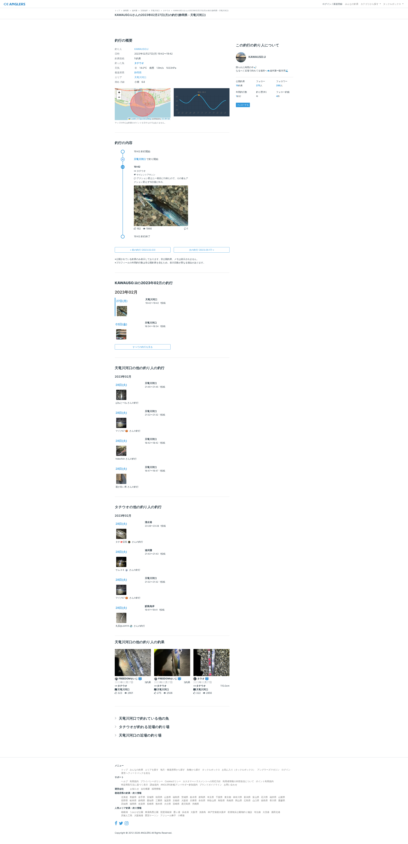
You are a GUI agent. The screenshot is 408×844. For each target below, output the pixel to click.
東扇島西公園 (151, 812)
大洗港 (266, 812)
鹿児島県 (185, 803)
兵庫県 (193, 800)
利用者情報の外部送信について (238, 781)
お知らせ (134, 788)
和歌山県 (211, 800)
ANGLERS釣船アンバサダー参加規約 (179, 784)
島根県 (230, 800)
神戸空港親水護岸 (217, 812)
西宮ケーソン (151, 815)
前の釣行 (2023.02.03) (142, 249)
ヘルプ (124, 781)
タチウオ (139, 63)
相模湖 (124, 812)
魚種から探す (193, 769)
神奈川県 (237, 797)
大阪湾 (194, 812)
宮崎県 (176, 803)
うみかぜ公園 (136, 812)
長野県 (124, 800)
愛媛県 (281, 800)
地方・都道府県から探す (172, 769)
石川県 (264, 797)
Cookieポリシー (173, 781)
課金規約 (154, 784)
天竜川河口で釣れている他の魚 (144, 718)
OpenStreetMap (145, 119)
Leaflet (133, 119)
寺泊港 (257, 812)
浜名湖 (185, 812)
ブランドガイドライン (211, 784)
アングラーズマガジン (268, 769)
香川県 (273, 800)
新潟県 (247, 797)
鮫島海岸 (149, 606)
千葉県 (219, 797)
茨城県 (184, 797)
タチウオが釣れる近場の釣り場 (144, 727)
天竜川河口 (140, 77)
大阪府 (184, 800)
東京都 (227, 797)
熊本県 (159, 803)
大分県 (167, 803)
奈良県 (202, 800)
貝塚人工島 (126, 815)
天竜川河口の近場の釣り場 (140, 735)
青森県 (133, 797)
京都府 (176, 800)
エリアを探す (151, 769)
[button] (119, 92)
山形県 (167, 797)
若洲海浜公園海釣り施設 (240, 812)
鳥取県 (221, 800)
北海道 (124, 797)
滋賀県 (167, 800)
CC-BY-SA (166, 119)
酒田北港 (275, 812)
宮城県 (150, 797)
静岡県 (138, 72)
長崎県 (150, 803)
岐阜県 (133, 800)
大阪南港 (138, 815)
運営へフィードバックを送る (135, 773)
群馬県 (202, 797)
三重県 (159, 800)
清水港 (148, 522)
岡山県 (238, 800)
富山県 (255, 797)
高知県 (124, 803)
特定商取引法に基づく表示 (134, 784)
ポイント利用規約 (265, 781)
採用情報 (156, 788)
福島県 (176, 797)
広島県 (247, 800)
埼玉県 (210, 797)
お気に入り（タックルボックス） (238, 769)
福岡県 (133, 803)
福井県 (273, 797)
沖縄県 (195, 803)
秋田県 (159, 797)
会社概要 (145, 788)
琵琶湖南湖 (165, 812)
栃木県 (193, 797)
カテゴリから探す (370, 4)
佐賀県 (141, 803)
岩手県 (141, 797)
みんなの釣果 (351, 4)
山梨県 (281, 797)
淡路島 (202, 812)
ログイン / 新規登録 (332, 4)
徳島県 (264, 800)
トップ (124, 769)
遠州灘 (148, 550)
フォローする (243, 105)
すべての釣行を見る (143, 347)
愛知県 (150, 800)
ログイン (285, 769)
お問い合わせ (230, 784)
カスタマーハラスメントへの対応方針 (202, 781)
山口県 (255, 800)
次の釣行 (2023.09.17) (201, 249)
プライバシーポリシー (152, 781)
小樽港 (181, 815)
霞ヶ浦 (176, 812)
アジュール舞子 (168, 815)
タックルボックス (392, 4)
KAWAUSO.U (141, 49)
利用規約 (134, 781)
